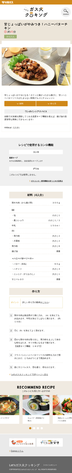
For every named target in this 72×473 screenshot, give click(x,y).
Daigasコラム (17, 451)
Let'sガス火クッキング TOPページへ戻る (29, 374)
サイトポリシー (51, 465)
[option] (36, 409)
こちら (45, 302)
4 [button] (42, 428)
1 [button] (30, 428)
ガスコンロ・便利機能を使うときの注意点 (47, 181)
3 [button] (38, 428)
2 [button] (34, 428)
